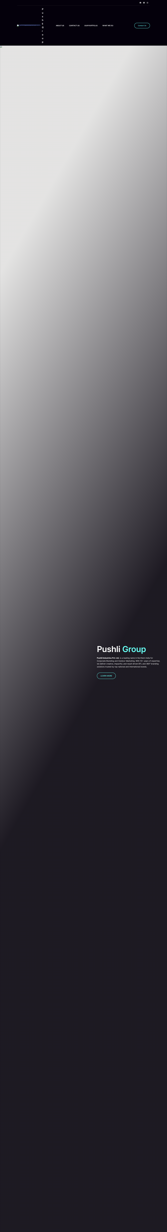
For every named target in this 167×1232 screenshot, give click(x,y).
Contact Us (142, 25)
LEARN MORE (106, 676)
